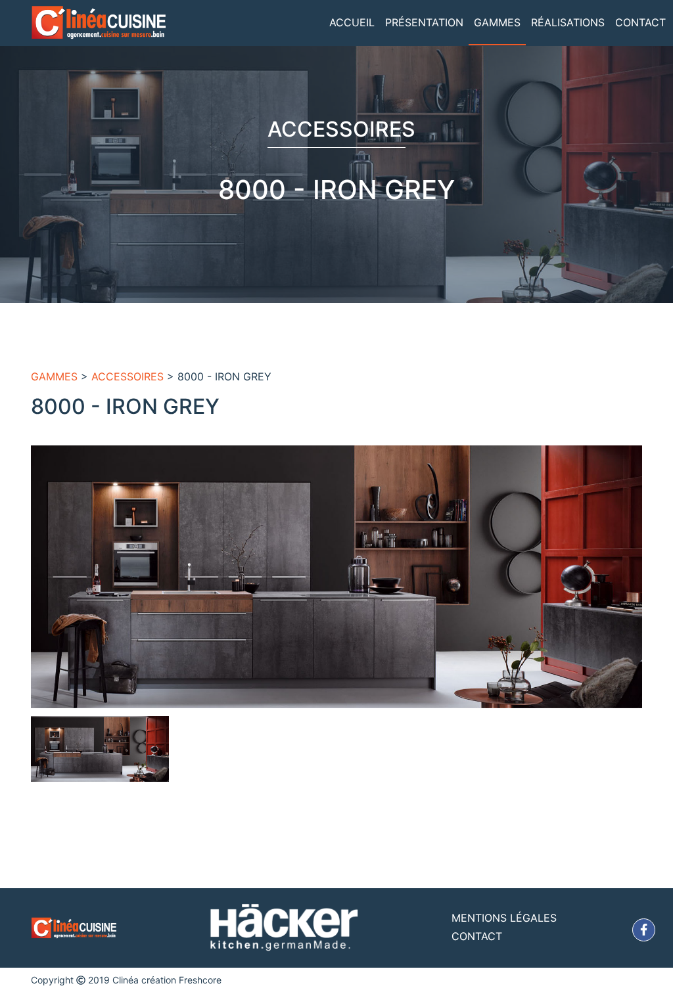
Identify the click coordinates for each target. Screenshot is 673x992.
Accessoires (127, 376)
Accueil (352, 22)
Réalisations (568, 22)
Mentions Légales (504, 917)
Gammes (497, 22)
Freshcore (200, 979)
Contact (640, 22)
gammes (54, 376)
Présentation (424, 22)
